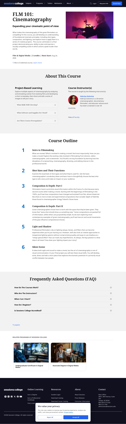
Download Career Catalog (59, 401)
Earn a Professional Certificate (34, 399)
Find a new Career (34, 403)
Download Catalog (57, 398)
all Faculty (75, 117)
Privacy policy (68, 412)
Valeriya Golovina (87, 96)
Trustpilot (16, 325)
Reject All (50, 417)
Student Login (55, 395)
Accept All (76, 417)
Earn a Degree (32, 395)
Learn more (37, 63)
